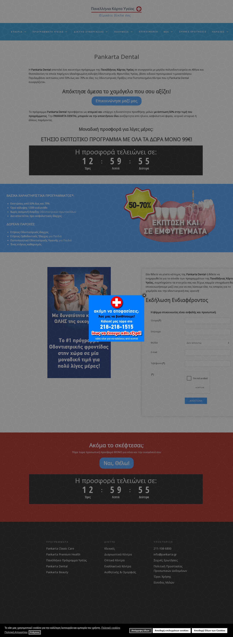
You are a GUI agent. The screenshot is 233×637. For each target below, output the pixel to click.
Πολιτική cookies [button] (110, 628)
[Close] (144, 295)
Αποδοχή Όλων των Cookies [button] (209, 630)
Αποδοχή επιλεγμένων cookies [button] (171, 630)
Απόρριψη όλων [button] (140, 630)
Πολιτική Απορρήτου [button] (16, 632)
